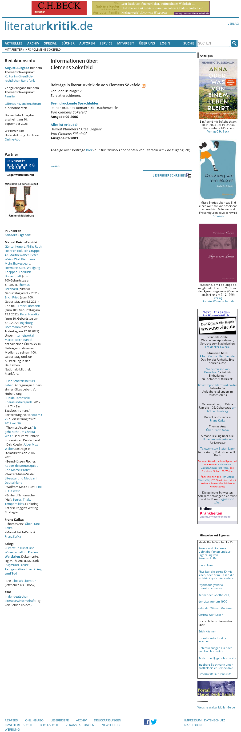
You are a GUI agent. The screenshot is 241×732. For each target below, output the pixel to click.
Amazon (218, 216)
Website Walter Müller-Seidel (216, 707)
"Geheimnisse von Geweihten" (216, 370)
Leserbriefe (60, 720)
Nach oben (193, 725)
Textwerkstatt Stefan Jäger (217, 448)
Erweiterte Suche (18, 725)
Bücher (68, 43)
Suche (188, 43)
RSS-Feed (11, 720)
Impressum (193, 720)
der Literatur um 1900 (212, 601)
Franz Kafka (13, 536)
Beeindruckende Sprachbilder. (75, 103)
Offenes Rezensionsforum (23, 103)
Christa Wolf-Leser (210, 614)
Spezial (50, 43)
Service (106, 43)
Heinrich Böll (13, 251)
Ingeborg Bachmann (19, 325)
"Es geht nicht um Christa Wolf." (20, 431)
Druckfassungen (107, 720)
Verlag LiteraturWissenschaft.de (218, 299)
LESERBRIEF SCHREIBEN (169, 175)
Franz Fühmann (29, 306)
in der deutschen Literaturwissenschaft (20, 598)
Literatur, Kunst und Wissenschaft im (21, 552)
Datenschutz (214, 720)
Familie (10, 96)
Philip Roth (34, 246)
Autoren (87, 43)
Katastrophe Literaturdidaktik (217, 385)
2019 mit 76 (13, 423)
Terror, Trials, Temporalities (18, 501)
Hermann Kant (15, 267)
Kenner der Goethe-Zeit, (214, 595)
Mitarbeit (125, 43)
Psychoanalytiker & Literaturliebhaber (210, 586)
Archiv (33, 43)
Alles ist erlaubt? (64, 124)
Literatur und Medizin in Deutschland (21, 480)
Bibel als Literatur (24, 581)
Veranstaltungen (80, 725)
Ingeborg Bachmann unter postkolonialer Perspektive (215, 666)
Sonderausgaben (17, 235)
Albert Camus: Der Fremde (217, 356)
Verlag (233, 23)
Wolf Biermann (24, 259)
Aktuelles (14, 43)
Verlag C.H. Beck (218, 131)
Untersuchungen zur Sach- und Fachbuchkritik (215, 649)
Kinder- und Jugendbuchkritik (217, 658)
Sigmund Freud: (23, 569)
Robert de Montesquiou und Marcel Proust (21, 467)
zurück (55, 166)
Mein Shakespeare (17, 263)
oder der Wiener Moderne (215, 608)
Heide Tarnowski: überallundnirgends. (19, 400)
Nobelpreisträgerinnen (218, 439)
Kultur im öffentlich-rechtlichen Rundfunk (20, 78)
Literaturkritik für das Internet (212, 639)
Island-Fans (205, 565)
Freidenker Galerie (217, 347)
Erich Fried (12, 297)
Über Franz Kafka (217, 430)
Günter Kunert (15, 246)
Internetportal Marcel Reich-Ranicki (19, 337)
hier (89, 150)
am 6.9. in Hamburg (221, 409)
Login (165, 43)
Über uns (147, 43)
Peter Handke (29, 314)
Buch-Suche (49, 725)
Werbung (12, 729)
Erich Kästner (207, 631)
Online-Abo (12, 139)
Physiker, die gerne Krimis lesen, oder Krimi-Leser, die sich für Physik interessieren (216, 575)
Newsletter (111, 725)
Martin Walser (19, 255)
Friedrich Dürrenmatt (18, 274)
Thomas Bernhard (17, 286)
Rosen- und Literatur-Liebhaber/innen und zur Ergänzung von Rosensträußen (214, 553)
